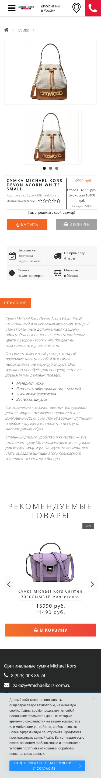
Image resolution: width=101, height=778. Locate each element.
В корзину (79, 224)
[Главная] (6, 30)
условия (15, 748)
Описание (15, 302)
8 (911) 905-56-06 (93, 8)
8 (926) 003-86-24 (28, 676)
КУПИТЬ (29, 224)
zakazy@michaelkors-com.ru (42, 685)
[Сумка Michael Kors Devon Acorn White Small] (50, 72)
